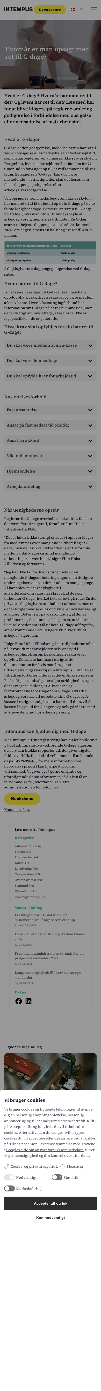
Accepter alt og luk (50, 1203)
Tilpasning (74, 1166)
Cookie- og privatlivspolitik (34, 1166)
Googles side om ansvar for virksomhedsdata (45, 1149)
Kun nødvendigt (50, 1217)
